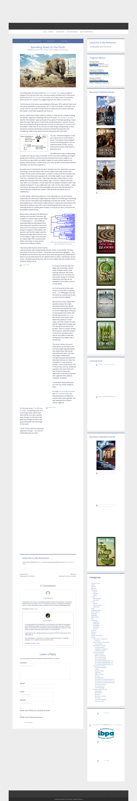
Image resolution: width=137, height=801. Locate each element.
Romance (95, 593)
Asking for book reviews (67, 576)
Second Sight (98, 644)
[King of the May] (105, 271)
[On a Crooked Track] (105, 110)
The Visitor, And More (101, 699)
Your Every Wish (99, 701)
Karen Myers (47, 621)
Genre (93, 602)
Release (95, 629)
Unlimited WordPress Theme (63, 799)
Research (94, 632)
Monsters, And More (100, 696)
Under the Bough (99, 688)
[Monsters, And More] (105, 487)
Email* (22, 692)
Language (94, 613)
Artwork (93, 587)
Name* (22, 683)
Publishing (94, 620)
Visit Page (68, 11)
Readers (93, 630)
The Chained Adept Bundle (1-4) (104, 662)
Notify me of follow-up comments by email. (35, 710)
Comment (23, 663)
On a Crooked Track (45, 50)
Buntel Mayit (98, 693)
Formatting (96, 625)
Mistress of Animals (100, 656)
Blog (45, 32)
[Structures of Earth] (105, 81)
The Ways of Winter (100, 684)
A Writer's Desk (95, 583)
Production (96, 627)
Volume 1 (97, 640)
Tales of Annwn (99, 674)
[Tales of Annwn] (105, 551)
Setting (93, 634)
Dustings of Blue (99, 647)
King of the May (99, 671)
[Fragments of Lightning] (105, 73)
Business (93, 588)
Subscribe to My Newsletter (35, 558)
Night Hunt (98, 672)
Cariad (97, 669)
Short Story (96, 607)
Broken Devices (99, 654)
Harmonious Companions (100, 639)
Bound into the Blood (101, 667)
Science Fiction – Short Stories (101, 642)
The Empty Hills (99, 677)
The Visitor (98, 698)
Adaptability (98, 691)
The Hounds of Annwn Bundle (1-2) (104, 679)
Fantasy (95, 603)
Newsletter (60, 32)
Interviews (96, 600)
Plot (53, 50)
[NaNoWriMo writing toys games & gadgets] (105, 65)
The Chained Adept (62, 50)
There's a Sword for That (100, 689)
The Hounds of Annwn (65, 118)
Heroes (95, 592)
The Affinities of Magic (99, 645)
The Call (40, 562)
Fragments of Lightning (101, 649)
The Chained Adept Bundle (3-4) (104, 664)
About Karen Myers (86, 32)
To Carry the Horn (100, 686)
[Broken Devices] (105, 143)
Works (93, 637)
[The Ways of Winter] (105, 303)
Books (51, 32)
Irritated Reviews (96, 610)
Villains (95, 595)
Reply (36, 609)
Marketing (94, 615)
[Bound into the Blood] (105, 239)
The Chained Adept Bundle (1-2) (104, 661)
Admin (93, 585)
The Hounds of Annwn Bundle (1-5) (104, 681)
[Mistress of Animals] (105, 175)
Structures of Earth (100, 650)
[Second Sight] (105, 519)
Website (23, 700)
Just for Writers (72, 32)
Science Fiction (97, 605)
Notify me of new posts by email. (31, 717)
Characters (36, 50)
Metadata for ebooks (27, 576)
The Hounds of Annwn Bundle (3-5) (104, 682)
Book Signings (97, 598)
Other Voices (95, 617)
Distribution (96, 624)
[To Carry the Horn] (105, 335)
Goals (93, 608)
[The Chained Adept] (105, 207)
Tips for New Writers (97, 635)
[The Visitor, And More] (105, 455)
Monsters (97, 694)
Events (93, 597)
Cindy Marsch (48, 598)
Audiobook (96, 622)
